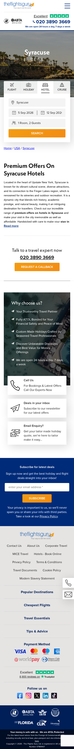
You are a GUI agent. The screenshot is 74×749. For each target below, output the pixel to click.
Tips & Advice (37, 631)
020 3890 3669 (37, 257)
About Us (33, 546)
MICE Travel (20, 554)
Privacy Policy (49, 516)
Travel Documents (25, 570)
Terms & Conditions (49, 562)
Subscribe (37, 498)
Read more (11, 226)
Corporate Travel (56, 546)
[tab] (12, 87)
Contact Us (14, 546)
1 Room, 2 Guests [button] (29, 123)
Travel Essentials (37, 618)
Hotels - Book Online (47, 554)
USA (17, 148)
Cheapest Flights (37, 605)
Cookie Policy (52, 570)
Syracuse (29, 148)
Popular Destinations (37, 592)
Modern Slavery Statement (37, 578)
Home (8, 148)
